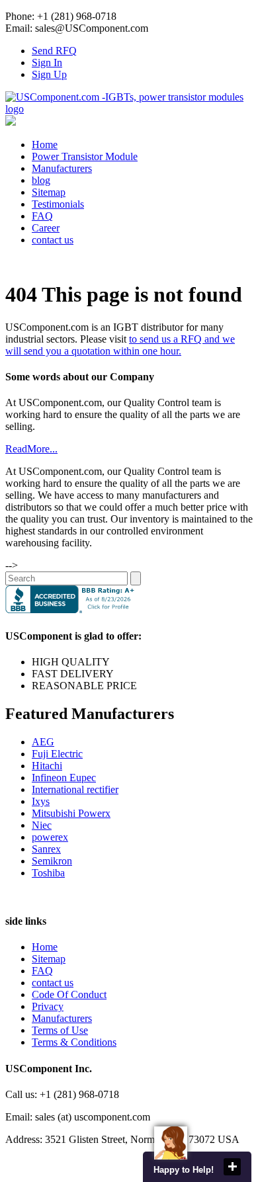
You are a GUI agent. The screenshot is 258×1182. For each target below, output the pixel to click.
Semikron (52, 860)
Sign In (47, 62)
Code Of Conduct (69, 994)
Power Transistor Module (85, 156)
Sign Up (49, 74)
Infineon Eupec (64, 777)
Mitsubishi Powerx (71, 813)
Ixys (41, 801)
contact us (52, 239)
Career (46, 227)
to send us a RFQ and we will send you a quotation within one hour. (120, 345)
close (232, 1166)
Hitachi (47, 765)
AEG (43, 741)
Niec (42, 825)
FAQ (42, 216)
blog (41, 180)
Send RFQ (54, 50)
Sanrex (46, 849)
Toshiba (48, 872)
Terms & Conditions (74, 1042)
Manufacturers (62, 168)
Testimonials (58, 204)
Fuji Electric (57, 753)
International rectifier (75, 789)
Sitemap (48, 192)
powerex (50, 837)
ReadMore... (31, 448)
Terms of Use (60, 1030)
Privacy (48, 1006)
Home (45, 144)
